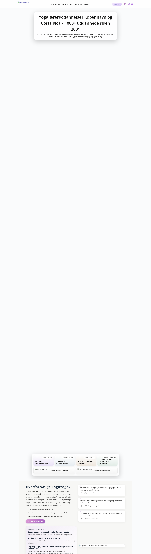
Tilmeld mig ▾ (117, 4)
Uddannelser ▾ (55, 4)
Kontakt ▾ (87, 4)
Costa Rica (78, 4)
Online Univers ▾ (67, 4)
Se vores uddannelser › (35, 521)
